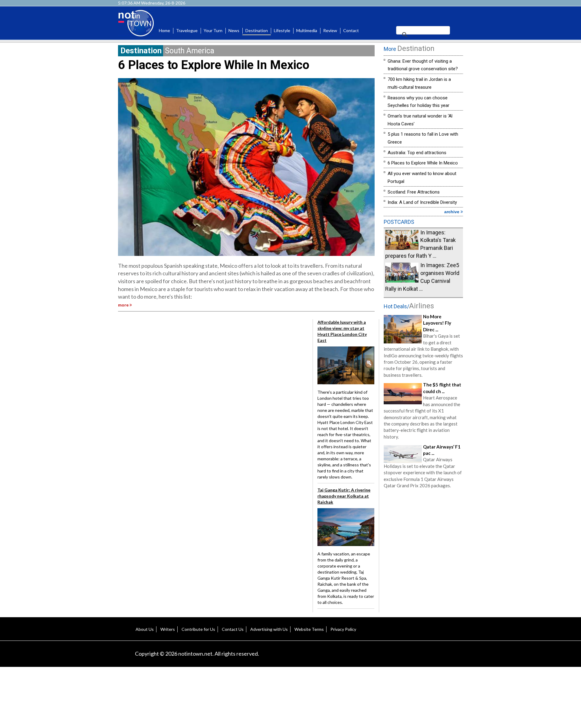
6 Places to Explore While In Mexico (213, 65)
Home (164, 30)
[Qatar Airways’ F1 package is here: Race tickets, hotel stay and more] (403, 453)
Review (330, 30)
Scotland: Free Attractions (414, 192)
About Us (145, 629)
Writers (167, 629)
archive (452, 211)
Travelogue (187, 30)
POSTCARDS (399, 222)
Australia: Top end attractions (417, 152)
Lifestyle (282, 30)
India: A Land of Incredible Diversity (422, 202)
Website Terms (309, 629)
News (233, 30)
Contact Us (233, 629)
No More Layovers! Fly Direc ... (437, 323)
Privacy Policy (343, 629)
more (124, 304)
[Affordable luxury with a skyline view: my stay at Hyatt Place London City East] (345, 364)
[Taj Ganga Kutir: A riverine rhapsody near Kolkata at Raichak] (345, 526)
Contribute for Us (198, 629)
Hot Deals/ (409, 306)
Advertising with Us (269, 629)
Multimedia (306, 30)
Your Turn (213, 30)
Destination (256, 30)
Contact (351, 30)
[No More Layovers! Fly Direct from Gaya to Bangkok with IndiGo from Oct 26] (403, 328)
